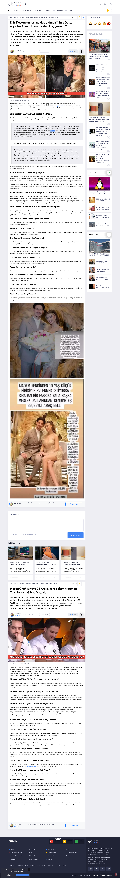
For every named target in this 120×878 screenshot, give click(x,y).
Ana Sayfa (13, 17)
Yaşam (68, 856)
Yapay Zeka (51, 856)
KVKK (38, 865)
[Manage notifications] (116, 874)
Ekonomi (13, 849)
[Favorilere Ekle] (79, 17)
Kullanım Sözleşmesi (48, 865)
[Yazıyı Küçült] (73, 583)
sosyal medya (60, 106)
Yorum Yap (74, 504)
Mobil (30, 852)
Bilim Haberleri (52, 849)
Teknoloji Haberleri (72, 852)
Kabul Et (23, 875)
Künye (58, 865)
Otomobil (32, 856)
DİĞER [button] (70, 10)
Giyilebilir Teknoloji (16, 856)
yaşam (52, 130)
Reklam (32, 865)
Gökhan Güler (14, 577)
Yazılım (50, 859)
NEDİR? (38, 10)
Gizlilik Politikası (23, 865)
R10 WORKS (59, 10)
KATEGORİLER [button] (15, 10)
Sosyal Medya (52, 852)
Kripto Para (32, 849)
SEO (67, 849)
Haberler (21, 17)
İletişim (65, 865)
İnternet (13, 859)
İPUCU (48, 10)
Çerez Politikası (8, 875)
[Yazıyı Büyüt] (75, 583)
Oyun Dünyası (33, 859)
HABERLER (28, 10)
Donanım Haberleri (16, 852)
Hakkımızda (12, 865)
